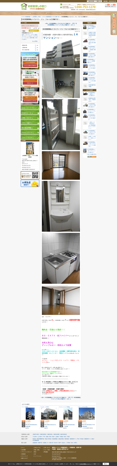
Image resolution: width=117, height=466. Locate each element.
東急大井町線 (48, 438)
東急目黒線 (61, 438)
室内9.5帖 (32, 37)
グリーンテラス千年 (82, 407)
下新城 (61, 436)
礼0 (35, 454)
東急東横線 (54, 438)
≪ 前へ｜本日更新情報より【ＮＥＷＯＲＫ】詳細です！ (58, 23)
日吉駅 (45, 426)
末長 (65, 436)
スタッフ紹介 (47, 449)
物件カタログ (24, 458)
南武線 (34, 438)
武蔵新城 (35, 442)
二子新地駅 (65, 426)
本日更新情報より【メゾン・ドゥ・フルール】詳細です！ (60, 29)
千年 (93, 424)
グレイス (24, 36)
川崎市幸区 (49, 434)
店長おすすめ (37, 447)
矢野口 (75, 442)
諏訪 (74, 424)
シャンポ (26, 37)
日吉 (55, 424)
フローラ (27, 34)
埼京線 (81, 438)
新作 (36, 424)
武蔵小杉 (51, 442)
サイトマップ (24, 456)
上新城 (56, 436)
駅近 (35, 451)
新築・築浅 (36, 449)
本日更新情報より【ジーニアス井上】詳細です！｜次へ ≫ (61, 25)
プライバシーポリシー (26, 451)
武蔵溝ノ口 (45, 442)
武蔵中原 (40, 442)
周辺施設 (46, 451)
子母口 (68, 436)
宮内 (50, 436)
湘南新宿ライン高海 (89, 438)
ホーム (23, 447)
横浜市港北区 (51, 424)
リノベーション (37, 456)
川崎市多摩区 (56, 434)
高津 (59, 442)
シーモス (29, 36)
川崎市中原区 (36, 434)
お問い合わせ (47, 447)
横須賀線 (67, 438)
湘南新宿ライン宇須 (74, 438)
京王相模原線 (36, 440)
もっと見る (34, 41)
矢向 (72, 442)
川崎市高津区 (32, 424)
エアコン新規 (34, 34)
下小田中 (35, 436)
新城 (47, 436)
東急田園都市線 (40, 438)
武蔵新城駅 (28, 426)
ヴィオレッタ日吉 (44, 407)
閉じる (105, 463)
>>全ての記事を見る (91, 154)
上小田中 (40, 436)
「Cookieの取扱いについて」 (85, 464)
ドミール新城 (25, 407)
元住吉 (63, 442)
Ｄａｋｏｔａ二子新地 (64, 407)
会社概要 (23, 449)
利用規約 (23, 454)
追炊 (23, 34)
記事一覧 (74, 23)
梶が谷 (55, 442)
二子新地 (68, 442)
